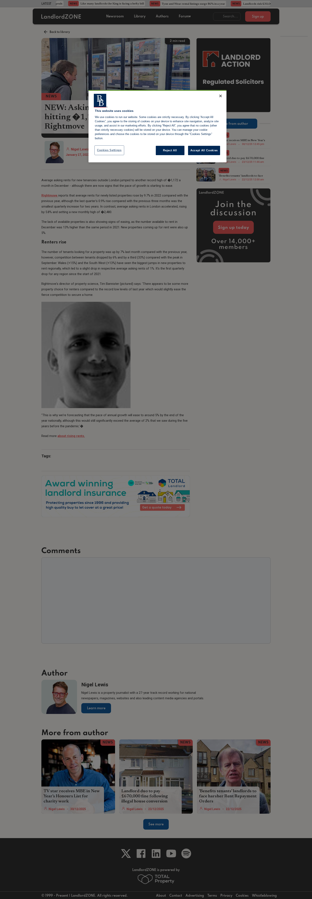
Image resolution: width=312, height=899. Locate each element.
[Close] (220, 96)
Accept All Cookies (204, 150)
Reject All (170, 150)
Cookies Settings (109, 150)
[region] (157, 126)
